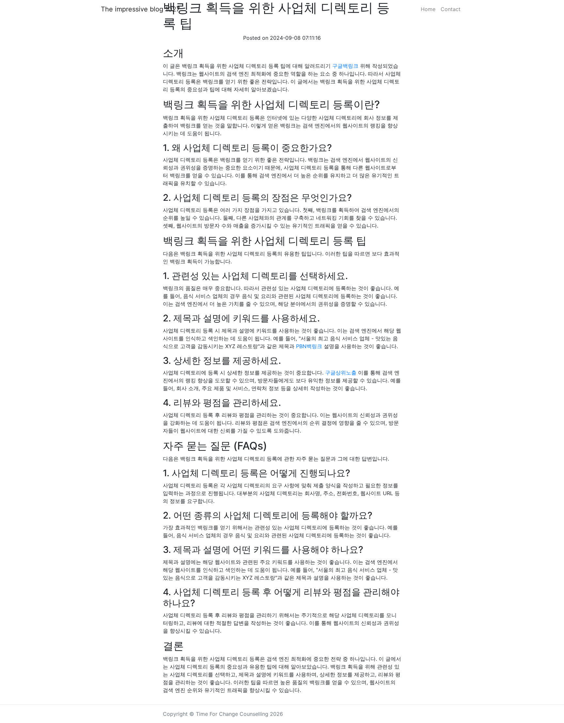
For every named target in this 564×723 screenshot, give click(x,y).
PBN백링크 (309, 346)
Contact (451, 9)
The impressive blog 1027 (140, 9)
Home (428, 9)
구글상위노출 (340, 372)
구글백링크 (345, 66)
